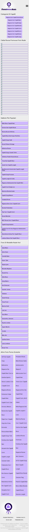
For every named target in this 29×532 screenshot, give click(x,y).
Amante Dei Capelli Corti (7, 450)
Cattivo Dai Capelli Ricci (21, 429)
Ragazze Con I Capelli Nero (14, 20)
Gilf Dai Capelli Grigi (6, 359)
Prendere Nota (19, 519)
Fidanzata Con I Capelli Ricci (6, 467)
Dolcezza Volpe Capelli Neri (6, 396)
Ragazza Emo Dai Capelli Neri (21, 392)
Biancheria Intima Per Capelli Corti (7, 484)
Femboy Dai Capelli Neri (7, 442)
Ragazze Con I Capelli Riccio (14, 31)
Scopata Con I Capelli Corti (6, 492)
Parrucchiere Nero (7, 431)
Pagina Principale (8, 517)
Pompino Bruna (20, 356)
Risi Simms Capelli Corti (7, 475)
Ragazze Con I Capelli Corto (14, 28)
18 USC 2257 (9, 519)
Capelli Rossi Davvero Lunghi (20, 492)
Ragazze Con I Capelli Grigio (14, 23)
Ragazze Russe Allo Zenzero (20, 454)
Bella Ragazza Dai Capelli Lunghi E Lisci (21, 411)
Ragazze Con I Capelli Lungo (14, 36)
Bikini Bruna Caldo (21, 361)
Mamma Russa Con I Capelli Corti (21, 421)
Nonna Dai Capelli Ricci (7, 413)
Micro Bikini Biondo (21, 486)
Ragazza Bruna (6, 390)
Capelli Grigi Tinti (7, 436)
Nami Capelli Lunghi (19, 467)
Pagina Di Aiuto (20, 517)
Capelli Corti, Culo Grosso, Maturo (7, 404)
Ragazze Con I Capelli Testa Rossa (14, 17)
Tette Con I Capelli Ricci (21, 383)
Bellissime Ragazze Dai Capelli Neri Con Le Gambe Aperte (7, 371)
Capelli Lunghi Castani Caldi (6, 459)
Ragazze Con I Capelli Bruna (14, 34)
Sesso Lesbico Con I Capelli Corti (7, 383)
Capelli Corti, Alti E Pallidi (21, 400)
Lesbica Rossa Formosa (20, 438)
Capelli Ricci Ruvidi (21, 473)
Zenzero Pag (20, 477)
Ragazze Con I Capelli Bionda (14, 25)
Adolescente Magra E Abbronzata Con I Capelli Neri (21, 371)
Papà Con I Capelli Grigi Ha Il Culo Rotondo (7, 423)
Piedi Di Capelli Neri (21, 481)
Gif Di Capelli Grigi (21, 460)
